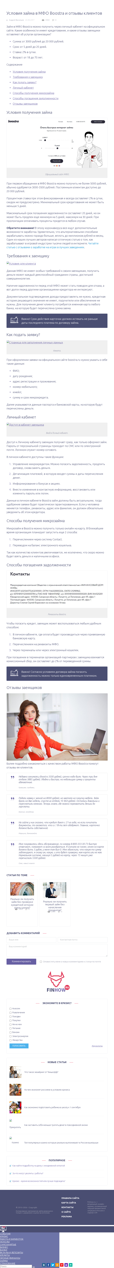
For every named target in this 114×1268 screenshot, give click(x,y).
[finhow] (57, 981)
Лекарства (17, 1040)
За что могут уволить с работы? (27, 1173)
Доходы (5, 1241)
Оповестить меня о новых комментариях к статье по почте (72, 961)
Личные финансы (10, 1258)
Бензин (15, 1032)
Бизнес (4, 1247)
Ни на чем (17, 1024)
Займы (4, 1260)
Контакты (67, 1207)
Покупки (16, 1020)
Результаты (97, 1046)
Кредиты (5, 1255)
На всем (16, 1008)
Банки (3, 1250)
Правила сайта (70, 1198)
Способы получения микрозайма (33, 92)
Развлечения (18, 1012)
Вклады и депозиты (11, 1252)
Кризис (4, 1236)
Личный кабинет (23, 87)
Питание (16, 1028)
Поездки (16, 1016)
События (5, 1233)
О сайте (66, 1212)
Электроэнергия (20, 1036)
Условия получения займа (29, 71)
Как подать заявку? (25, 82)
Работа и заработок (11, 1239)
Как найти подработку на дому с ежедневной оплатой (38, 1165)
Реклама (66, 1216)
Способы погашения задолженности (35, 98)
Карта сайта (68, 1203)
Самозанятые (8, 1244)
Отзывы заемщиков (25, 103)
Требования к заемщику (28, 76)
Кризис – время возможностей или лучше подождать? (38, 1181)
